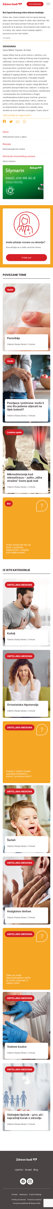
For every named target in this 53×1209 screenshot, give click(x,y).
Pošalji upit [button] (26, 257)
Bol (8, 503)
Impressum (23, 1194)
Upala (10, 289)
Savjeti (28, 1169)
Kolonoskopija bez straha (14, 149)
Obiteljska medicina (19, 584)
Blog (35, 1169)
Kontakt (15, 1194)
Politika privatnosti (19, 1200)
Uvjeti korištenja (35, 1194)
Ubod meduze (9, 161)
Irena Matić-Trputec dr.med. (17, 50)
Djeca (6, 131)
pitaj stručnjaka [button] (35, 4)
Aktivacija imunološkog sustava (19, 156)
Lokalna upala (14, 432)
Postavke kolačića (34, 1200)
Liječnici (19, 1169)
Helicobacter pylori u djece (14, 136)
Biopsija (7, 144)
